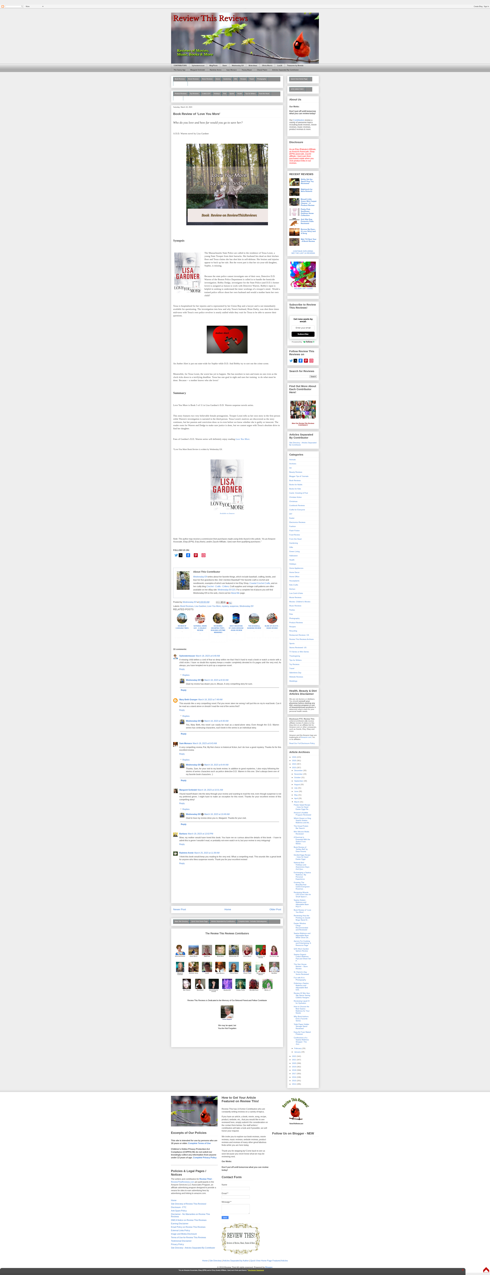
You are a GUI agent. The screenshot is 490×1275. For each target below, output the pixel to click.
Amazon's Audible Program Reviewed (302, 814)
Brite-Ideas (253, 66)
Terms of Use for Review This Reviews (188, 1237)
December (298, 770)
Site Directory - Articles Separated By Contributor (193, 1248)
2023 (294, 768)
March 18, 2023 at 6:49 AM (208, 656)
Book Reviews (180, 79)
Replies (185, 675)
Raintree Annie (215, 70)
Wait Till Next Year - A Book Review (308, 240)
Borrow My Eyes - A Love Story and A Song (308, 231)
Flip (230, 603)
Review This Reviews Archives (301, 639)
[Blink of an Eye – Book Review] (272, 623)
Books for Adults (295, 485)
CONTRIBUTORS (180, 66)
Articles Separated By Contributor (285, 70)
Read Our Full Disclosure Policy (302, 743)
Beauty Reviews (180, 83)
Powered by (297, 342)
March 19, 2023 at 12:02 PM (200, 834)
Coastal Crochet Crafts (259, 583)
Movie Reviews (193, 79)
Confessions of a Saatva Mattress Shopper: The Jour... (301, 1041)
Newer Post (179, 909)
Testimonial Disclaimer (181, 1241)
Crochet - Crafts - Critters (217, 586)
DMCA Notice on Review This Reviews (188, 1220)
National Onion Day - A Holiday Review (200, 628)
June (296, 791)
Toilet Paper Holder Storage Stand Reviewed (301, 1026)
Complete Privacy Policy (205, 1158)
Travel (251, 79)
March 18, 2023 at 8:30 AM (216, 721)
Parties (292, 610)
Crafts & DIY (206, 94)
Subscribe (303, 334)
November (298, 774)
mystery (225, 606)
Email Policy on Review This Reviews (188, 1227)
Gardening (227, 79)
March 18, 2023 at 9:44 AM (216, 765)
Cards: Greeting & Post (298, 493)
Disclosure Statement (256, 1270)
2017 (294, 1074)
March (297, 802)
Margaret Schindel (197, 70)
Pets (224, 94)
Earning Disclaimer (179, 1224)
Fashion (292, 526)
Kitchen (292, 589)
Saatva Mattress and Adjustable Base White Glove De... (302, 935)
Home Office (294, 577)
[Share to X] (219, 602)
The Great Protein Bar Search (301, 827)
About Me (235, 593)
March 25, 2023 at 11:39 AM (206, 853)
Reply (182, 669)
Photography (261, 79)
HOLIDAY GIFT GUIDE (302, 288)
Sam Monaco (231, 70)
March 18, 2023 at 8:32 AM (216, 680)
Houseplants (294, 581)
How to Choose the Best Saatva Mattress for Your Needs (302, 1010)
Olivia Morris (267, 66)
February (298, 1048)
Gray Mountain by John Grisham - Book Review (236, 628)
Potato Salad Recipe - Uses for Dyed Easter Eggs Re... (302, 807)
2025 (294, 760)
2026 (294, 757)
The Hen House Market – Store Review (301, 966)
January (297, 1052)
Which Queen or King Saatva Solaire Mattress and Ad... (302, 820)
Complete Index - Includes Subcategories (252, 921)
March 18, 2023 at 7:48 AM (210, 699)
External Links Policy (180, 1230)
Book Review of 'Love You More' (302, 911)
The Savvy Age (179, 70)
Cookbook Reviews (297, 505)
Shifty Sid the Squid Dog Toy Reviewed (307, 181)
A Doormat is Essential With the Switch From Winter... (302, 840)
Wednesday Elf (238, 66)
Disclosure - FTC (178, 1207)
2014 (294, 1084)
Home (227, 909)
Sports (232, 94)
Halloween (293, 556)
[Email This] (217, 602)
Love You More (242, 439)
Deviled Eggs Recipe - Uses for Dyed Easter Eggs (302, 857)
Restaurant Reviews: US (299, 635)
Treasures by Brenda (295, 66)
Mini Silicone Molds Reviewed (301, 833)
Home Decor (294, 572)
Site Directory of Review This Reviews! (188, 1204)
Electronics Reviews (297, 522)
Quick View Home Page (199, 921)
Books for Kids (295, 489)
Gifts (235, 79)
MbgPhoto (213, 66)
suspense (234, 606)
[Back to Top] (486, 1270)
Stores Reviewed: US (297, 647)
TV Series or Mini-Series (299, 652)
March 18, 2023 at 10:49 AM (217, 814)
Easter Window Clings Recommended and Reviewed (301, 926)
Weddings (293, 681)
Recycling (293, 631)
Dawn (225, 66)
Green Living (294, 551)
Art (290, 468)
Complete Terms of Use (199, 1143)
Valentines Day (295, 673)
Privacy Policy (177, 1244)
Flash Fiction (294, 531)
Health (239, 94)
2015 (294, 1081)
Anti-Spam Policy (179, 1211)
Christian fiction (295, 497)
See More (178, 98)
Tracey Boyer (247, 70)
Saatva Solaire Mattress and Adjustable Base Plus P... (301, 903)
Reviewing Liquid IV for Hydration (302, 1002)
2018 (294, 1070)
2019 (294, 1067)
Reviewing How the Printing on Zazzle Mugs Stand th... (302, 918)
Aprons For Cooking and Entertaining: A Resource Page (302, 943)
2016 (294, 1077)
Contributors (298, 120)
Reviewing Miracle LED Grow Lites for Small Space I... (302, 894)
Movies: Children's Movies (299, 602)
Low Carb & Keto (296, 593)
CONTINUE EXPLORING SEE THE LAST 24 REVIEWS (303, 252)
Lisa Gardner (200, 606)
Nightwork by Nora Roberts (306, 190)
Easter (292, 518)
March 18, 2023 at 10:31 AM (210, 790)
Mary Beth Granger (188, 699)
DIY (290, 514)
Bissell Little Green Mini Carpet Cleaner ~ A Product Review (308, 202)
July (296, 788)
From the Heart (264, 94)
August (297, 784)
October (297, 777)
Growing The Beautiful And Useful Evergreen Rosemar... (302, 885)
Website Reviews (296, 677)
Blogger (268, 1267)
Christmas (293, 501)
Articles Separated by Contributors (223, 921)
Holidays (217, 94)
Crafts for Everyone (297, 510)
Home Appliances (296, 568)
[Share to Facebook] (222, 602)
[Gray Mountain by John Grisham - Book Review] (236, 623)
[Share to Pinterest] (224, 602)
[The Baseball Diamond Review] (254, 623)
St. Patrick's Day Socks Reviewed (301, 973)
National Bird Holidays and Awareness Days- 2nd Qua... (302, 866)
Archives (292, 464)
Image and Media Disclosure (184, 1234)
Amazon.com (306, 737)
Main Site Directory (181, 921)
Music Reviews (207, 79)
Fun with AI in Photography (300, 979)
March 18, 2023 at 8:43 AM (205, 743)
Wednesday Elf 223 (226, 590)
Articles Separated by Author (236, 1261)
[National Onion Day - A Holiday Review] (200, 623)
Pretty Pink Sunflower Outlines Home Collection (307, 212)
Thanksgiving (294, 656)
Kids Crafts (293, 585)
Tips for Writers (250, 94)
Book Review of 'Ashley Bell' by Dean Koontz (301, 849)
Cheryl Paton (262, 70)
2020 (294, 1063)
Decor (218, 79)
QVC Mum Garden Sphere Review (301, 950)
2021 (294, 1060)
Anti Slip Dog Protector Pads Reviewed (307, 221)
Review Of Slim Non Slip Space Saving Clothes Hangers (302, 995)
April (296, 798)
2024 (294, 764)
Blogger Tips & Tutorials (298, 476)
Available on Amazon (227, 513)
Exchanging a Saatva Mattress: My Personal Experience (302, 875)
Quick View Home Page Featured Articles (269, 1261)
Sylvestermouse (198, 66)
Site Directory (215, 1261)
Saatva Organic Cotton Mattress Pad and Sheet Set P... (302, 957)
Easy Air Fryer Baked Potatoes (302, 1033)
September (299, 781)
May (296, 795)
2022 (294, 1056)
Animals (292, 460)
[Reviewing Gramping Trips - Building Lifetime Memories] (218, 623)
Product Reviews (181, 94)
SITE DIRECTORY (297, 89)
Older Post (275, 909)
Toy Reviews (194, 94)
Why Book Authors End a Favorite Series (301, 1018)
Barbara (183, 834)
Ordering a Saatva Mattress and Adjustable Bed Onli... (301, 986)
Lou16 (279, 66)
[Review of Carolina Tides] (182, 623)
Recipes (243, 79)
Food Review (294, 535)
